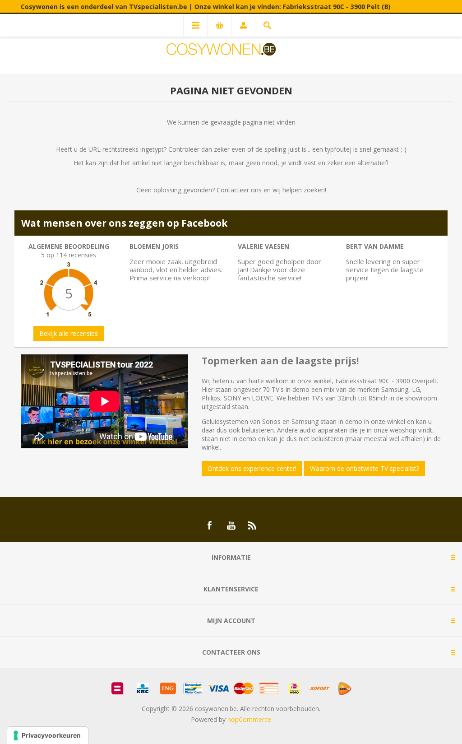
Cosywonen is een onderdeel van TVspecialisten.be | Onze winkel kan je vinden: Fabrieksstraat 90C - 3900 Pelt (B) (193, 6)
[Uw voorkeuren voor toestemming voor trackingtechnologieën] (47, 735)
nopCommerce (249, 719)
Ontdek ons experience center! (252, 468)
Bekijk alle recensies (68, 333)
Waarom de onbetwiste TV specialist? (364, 468)
